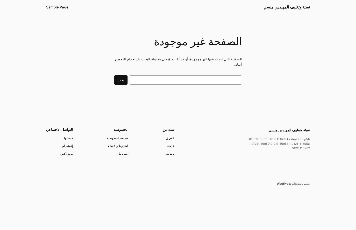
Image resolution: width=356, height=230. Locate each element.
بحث (120, 80)
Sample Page (57, 7)
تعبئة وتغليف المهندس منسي (286, 7)
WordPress (284, 183)
